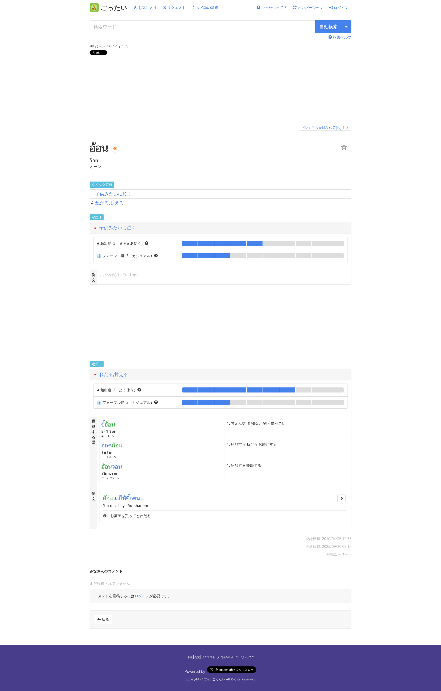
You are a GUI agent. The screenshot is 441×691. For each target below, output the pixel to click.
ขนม (138, 498)
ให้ (123, 498)
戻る (105, 619)
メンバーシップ (310, 7)
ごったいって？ (273, 7)
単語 (190, 657)
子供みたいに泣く (113, 194)
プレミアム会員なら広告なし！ (325, 127)
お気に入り (147, 7)
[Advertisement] (220, 91)
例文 (197, 657)
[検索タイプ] (346, 26)
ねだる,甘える (109, 203)
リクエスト (176, 7)
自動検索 (328, 26)
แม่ (116, 498)
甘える (121, 374)
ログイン (340, 7)
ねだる (106, 374)
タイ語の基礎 (206, 7)
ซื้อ (129, 498)
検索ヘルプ (341, 37)
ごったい (218, 679)
